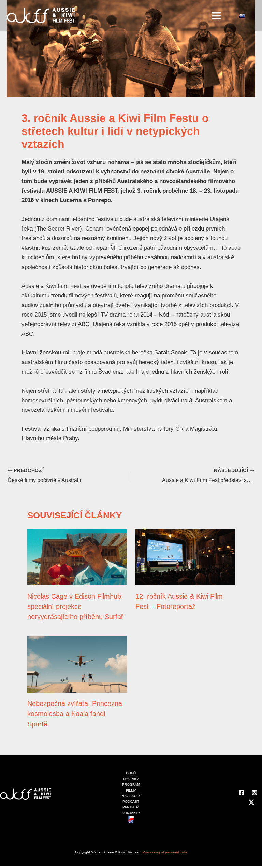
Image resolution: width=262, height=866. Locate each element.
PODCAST (130, 802)
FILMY (131, 790)
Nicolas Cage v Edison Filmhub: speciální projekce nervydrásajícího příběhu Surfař (75, 606)
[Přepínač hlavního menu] (216, 15)
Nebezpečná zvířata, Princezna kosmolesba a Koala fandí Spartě (74, 714)
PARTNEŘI (131, 807)
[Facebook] (241, 793)
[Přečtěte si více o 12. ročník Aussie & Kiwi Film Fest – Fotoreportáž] (185, 557)
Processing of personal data (165, 852)
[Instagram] (254, 793)
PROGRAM (131, 784)
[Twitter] (251, 802)
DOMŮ (131, 773)
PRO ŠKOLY (131, 796)
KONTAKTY (131, 813)
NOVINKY (131, 779)
